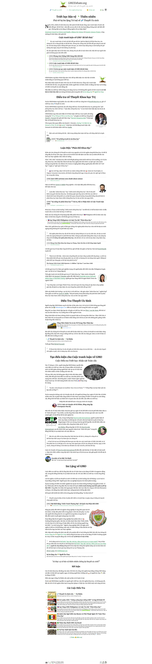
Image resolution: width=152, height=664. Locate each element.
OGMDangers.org (62, 551)
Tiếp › (53, 663)
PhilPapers (52, 205)
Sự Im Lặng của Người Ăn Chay (55, 534)
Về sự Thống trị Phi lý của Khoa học (62, 116)
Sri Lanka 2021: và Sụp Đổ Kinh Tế (66, 505)
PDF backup (63, 180)
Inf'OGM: (79, 541)
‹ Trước (49, 663)
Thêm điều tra (76, 637)
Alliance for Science (55, 180)
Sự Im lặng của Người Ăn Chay (93, 92)
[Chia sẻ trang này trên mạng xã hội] (103, 662)
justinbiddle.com (60, 205)
